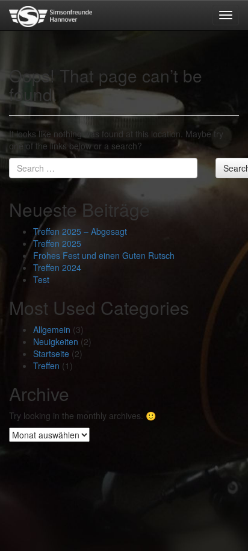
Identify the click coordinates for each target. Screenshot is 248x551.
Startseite (51, 353)
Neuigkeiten (55, 341)
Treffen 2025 (57, 243)
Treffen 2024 (57, 267)
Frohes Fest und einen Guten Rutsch (104, 255)
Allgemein (51, 329)
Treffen (46, 366)
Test (41, 279)
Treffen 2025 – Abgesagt (80, 231)
